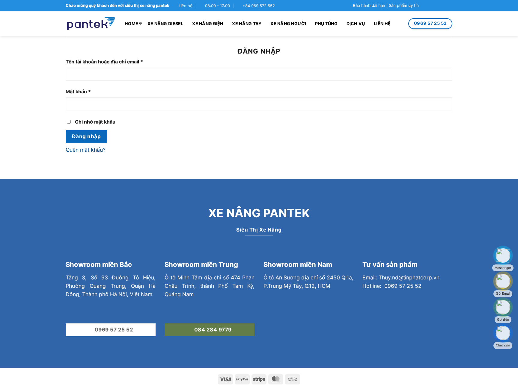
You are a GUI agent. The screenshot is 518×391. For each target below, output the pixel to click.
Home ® (133, 23)
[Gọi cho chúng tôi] (449, 6)
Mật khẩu (84, 92)
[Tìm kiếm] (400, 24)
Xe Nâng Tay (246, 23)
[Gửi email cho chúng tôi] (443, 6)
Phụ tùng (326, 23)
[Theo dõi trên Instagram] (430, 6)
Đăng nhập (86, 136)
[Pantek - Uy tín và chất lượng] (91, 23)
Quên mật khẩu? (86, 150)
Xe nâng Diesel (165, 23)
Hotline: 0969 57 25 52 (391, 286)
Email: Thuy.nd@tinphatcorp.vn (400, 277)
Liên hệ (382, 23)
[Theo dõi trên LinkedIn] (373, 329)
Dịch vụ (356, 23)
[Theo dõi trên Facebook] (424, 6)
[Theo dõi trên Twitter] (437, 6)
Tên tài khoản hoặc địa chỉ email (110, 62)
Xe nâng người (288, 23)
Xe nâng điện (207, 23)
